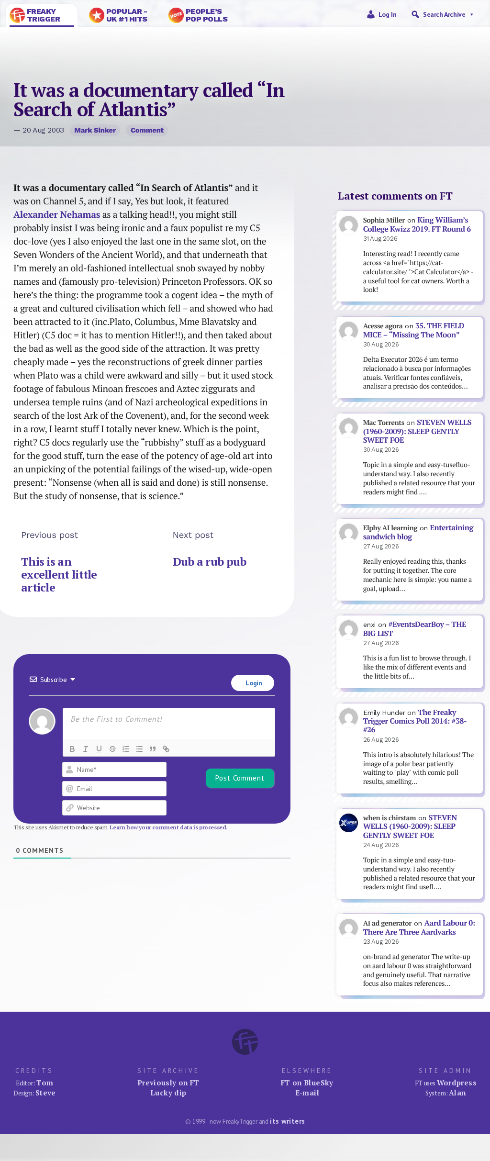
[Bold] (72, 749)
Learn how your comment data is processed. (169, 827)
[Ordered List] (126, 749)
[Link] (166, 749)
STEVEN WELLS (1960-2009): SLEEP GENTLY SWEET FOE (417, 431)
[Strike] (112, 749)
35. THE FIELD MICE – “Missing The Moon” (413, 330)
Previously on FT (168, 1082)
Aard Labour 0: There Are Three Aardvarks (419, 927)
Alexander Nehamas (56, 214)
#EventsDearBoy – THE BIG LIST (415, 628)
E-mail (307, 1092)
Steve (45, 1092)
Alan (457, 1092)
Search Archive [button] (444, 14)
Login (253, 683)
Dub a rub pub (209, 561)
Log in (388, 14)
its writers (287, 1121)
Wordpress (457, 1082)
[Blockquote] (152, 749)
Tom (44, 1082)
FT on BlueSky (307, 1082)
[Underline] (99, 749)
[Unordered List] (139, 749)
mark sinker (95, 130)
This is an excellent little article (59, 574)
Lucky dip (168, 1092)
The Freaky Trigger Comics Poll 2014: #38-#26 (415, 721)
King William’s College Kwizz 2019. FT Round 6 (417, 224)
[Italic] (85, 749)
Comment (147, 130)
